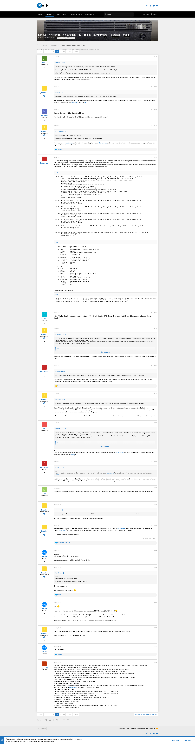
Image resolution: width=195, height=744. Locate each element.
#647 (155, 328)
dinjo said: (58, 510)
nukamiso (44, 115)
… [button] (47, 52)
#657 (155, 602)
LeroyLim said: (59, 62)
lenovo (59, 37)
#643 (155, 109)
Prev (40, 52)
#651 (155, 461)
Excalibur (44, 318)
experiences (69, 143)
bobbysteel (44, 163)
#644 (155, 125)
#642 (155, 86)
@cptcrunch (103, 143)
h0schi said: (58, 573)
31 (50, 52)
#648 (155, 365)
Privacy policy (141, 728)
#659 (155, 646)
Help (147, 728)
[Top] (154, 728)
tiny (64, 37)
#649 (155, 394)
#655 (155, 550)
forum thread (119, 453)
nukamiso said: (59, 131)
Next (75, 52)
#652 (155, 488)
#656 (155, 567)
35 (64, 52)
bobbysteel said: (59, 334)
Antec (44, 63)
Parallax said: (59, 371)
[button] (53, 14)
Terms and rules (131, 728)
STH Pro (43, 728)
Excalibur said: (59, 399)
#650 (155, 423)
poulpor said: (59, 467)
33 (57, 52)
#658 (155, 628)
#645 (155, 157)
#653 (155, 504)
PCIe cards (121, 529)
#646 (155, 312)
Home (151, 728)
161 (70, 52)
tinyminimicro (70, 37)
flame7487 (44, 668)
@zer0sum (75, 102)
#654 (155, 525)
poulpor (44, 429)
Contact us (122, 728)
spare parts (73, 687)
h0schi (44, 556)
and (63, 542)
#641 (155, 57)
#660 (155, 662)
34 (60, 52)
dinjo (44, 494)
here (85, 102)
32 (54, 52)
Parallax (42, 37)
